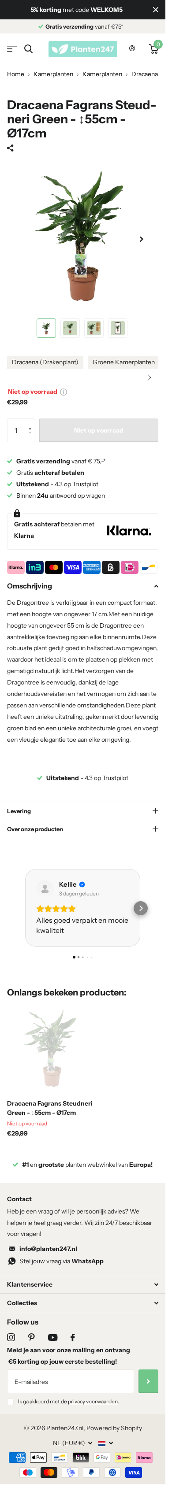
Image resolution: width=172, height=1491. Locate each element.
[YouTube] (52, 1337)
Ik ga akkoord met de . (68, 1401)
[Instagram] (11, 1337)
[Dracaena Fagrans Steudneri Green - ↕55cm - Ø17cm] (52, 1048)
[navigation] (46, 328)
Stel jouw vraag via (61, 1261)
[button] (149, 377)
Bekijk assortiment (12, 49)
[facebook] (73, 1337)
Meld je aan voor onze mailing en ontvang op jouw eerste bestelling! (68, 1355)
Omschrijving (29, 585)
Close (155, 9)
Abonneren (148, 1381)
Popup (63, 392)
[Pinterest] (31, 1337)
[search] (28, 49)
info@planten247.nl (48, 1249)
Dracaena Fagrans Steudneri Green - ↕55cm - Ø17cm (50, 1108)
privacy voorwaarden (93, 1401)
